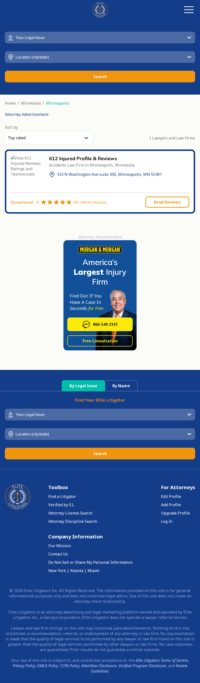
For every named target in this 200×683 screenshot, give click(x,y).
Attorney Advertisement (27, 114)
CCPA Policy (69, 665)
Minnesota (31, 103)
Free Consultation (100, 341)
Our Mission (59, 545)
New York (57, 570)
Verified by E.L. (61, 504)
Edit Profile (171, 496)
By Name (121, 385)
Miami (93, 570)
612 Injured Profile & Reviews (83, 158)
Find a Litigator (62, 496)
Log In (166, 521)
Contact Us (58, 554)
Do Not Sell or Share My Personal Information (90, 562)
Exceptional (25, 202)
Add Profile (171, 504)
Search (100, 76)
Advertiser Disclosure (99, 665)
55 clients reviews (90, 202)
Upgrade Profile (175, 513)
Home (10, 103)
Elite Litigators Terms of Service (162, 660)
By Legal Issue (83, 385)
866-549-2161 (105, 324)
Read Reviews (167, 202)
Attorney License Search (70, 513)
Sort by (11, 127)
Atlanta (76, 570)
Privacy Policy (23, 665)
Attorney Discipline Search (72, 521)
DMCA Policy (47, 665)
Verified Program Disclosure (142, 665)
